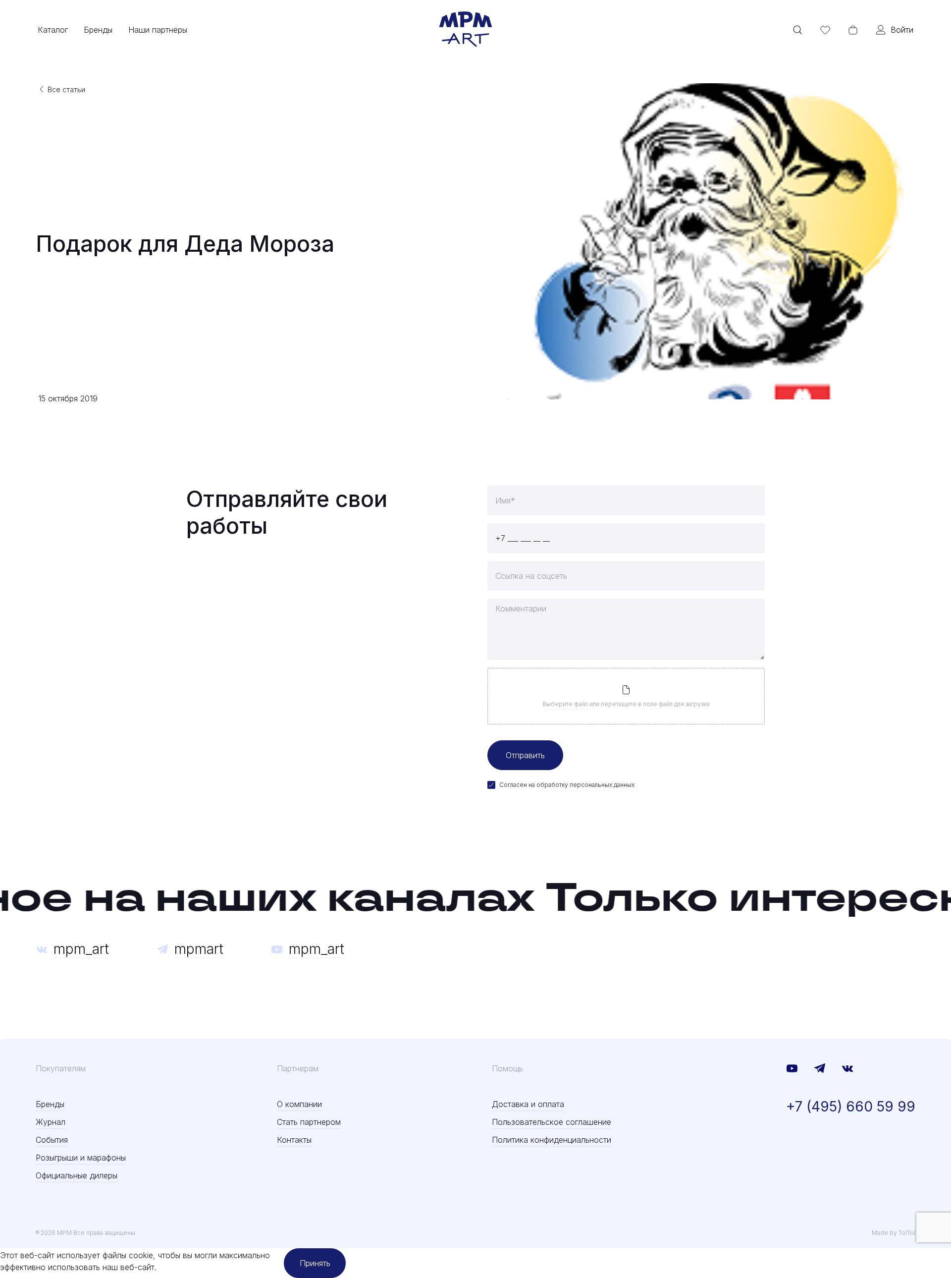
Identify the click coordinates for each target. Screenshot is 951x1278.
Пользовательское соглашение (551, 1122)
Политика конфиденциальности (551, 1140)
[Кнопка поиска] (797, 30)
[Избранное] (825, 30)
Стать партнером (309, 1122)
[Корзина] (853, 30)
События (52, 1140)
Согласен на (566, 784)
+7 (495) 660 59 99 (850, 1106)
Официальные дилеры (76, 1175)
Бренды (98, 30)
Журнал (50, 1122)
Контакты (294, 1140)
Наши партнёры (157, 30)
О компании (299, 1104)
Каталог (53, 30)
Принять (315, 1263)
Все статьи (66, 89)
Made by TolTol (893, 1232)
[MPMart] (465, 30)
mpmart (198, 949)
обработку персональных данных (585, 784)
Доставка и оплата (528, 1104)
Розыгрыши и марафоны (81, 1158)
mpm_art (81, 949)
